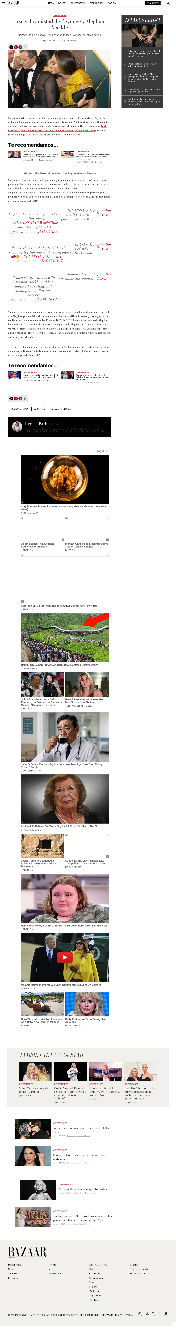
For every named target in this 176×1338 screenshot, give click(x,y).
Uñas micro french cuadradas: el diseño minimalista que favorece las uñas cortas (144, 53)
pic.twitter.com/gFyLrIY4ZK (34, 231)
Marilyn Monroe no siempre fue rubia (83, 1189)
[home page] (12, 3)
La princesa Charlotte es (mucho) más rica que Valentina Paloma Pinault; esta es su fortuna (93, 156)
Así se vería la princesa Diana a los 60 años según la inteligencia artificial (40, 155)
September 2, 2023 (102, 212)
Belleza (62, 3)
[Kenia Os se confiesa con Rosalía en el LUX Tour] (33, 1129)
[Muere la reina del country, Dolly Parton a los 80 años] (105, 1071)
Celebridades (78, 3)
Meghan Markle (60, 408)
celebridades (19, 408)
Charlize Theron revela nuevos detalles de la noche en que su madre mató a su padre (139, 1093)
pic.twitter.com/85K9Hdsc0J (33, 299)
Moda (51, 3)
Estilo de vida (96, 3)
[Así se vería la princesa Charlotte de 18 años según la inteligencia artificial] (14, 375)
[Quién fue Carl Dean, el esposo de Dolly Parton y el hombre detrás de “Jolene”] (70, 1071)
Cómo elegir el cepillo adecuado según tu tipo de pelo (144, 90)
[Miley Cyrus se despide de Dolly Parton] (35, 1071)
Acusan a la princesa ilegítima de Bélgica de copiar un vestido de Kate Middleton (92, 377)
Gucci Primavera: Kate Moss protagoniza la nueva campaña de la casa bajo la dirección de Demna (143, 78)
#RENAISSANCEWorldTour (34, 222)
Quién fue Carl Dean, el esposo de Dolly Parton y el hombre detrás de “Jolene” (70, 1093)
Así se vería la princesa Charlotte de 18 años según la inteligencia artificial (40, 376)
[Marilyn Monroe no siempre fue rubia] (38, 1190)
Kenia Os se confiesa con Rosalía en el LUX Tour (81, 1130)
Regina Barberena (69, 40)
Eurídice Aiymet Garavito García (78, 1136)
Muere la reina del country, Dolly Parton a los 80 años (104, 1091)
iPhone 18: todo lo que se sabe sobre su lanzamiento (142, 65)
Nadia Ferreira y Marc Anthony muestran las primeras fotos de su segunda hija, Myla (82, 1218)
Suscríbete (152, 3)
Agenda (112, 3)
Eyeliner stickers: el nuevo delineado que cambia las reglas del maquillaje (144, 102)
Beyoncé (39, 408)
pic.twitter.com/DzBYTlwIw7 (38, 261)
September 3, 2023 (102, 276)
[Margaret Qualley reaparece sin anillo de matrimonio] (33, 1156)
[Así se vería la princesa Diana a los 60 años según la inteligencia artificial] (14, 154)
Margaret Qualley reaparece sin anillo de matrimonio (80, 1157)
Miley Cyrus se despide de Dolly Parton (33, 1090)
